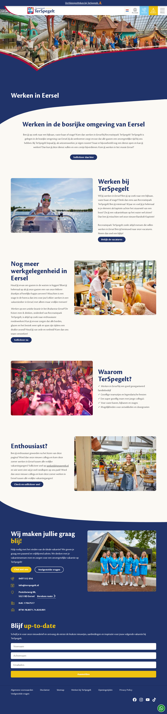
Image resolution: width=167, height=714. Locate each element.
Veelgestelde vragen (49, 569)
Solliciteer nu (21, 340)
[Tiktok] (154, 700)
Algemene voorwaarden (22, 690)
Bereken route (45, 596)
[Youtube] (148, 700)
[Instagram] (141, 700)
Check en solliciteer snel (27, 484)
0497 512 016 (26, 578)
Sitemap (60, 690)
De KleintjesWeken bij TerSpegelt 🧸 (83, 3)
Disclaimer (45, 690)
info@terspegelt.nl (29, 585)
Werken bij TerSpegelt (81, 690)
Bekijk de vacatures (111, 239)
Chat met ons (21, 569)
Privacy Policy (126, 690)
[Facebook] (135, 700)
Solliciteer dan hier (83, 157)
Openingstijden (105, 690)
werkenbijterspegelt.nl (58, 465)
